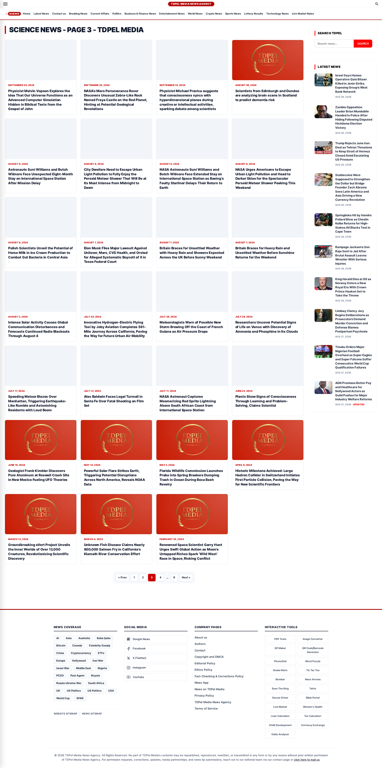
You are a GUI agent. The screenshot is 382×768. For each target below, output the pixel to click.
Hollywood (79, 660)
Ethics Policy (203, 669)
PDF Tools (280, 638)
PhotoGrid (280, 661)
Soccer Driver (280, 697)
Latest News (41, 14)
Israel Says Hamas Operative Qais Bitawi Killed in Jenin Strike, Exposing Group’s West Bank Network (351, 84)
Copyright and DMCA (209, 656)
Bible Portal (313, 697)
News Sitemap (92, 713)
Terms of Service (206, 708)
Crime (60, 653)
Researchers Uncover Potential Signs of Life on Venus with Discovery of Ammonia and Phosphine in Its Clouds (266, 326)
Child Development (280, 725)
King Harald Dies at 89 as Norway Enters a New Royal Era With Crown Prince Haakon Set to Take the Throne (353, 287)
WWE (80, 698)
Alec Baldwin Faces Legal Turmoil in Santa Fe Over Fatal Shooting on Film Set (114, 401)
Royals (95, 675)
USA (111, 690)
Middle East (83, 668)
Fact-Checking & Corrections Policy (219, 676)
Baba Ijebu (103, 638)
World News (195, 14)
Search (363, 43)
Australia (84, 638)
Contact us (59, 14)
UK (58, 690)
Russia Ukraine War (68, 683)
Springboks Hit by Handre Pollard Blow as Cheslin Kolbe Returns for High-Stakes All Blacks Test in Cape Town (353, 223)
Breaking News (78, 14)
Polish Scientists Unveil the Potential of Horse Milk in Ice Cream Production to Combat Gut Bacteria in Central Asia (40, 252)
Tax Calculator (312, 715)
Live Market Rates (303, 14)
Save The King (280, 688)
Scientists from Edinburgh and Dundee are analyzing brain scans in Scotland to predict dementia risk (267, 95)
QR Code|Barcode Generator (313, 650)
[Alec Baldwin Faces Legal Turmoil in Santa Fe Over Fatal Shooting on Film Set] (116, 366)
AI (57, 638)
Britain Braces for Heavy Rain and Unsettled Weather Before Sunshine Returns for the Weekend (264, 252)
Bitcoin (60, 645)
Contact (200, 650)
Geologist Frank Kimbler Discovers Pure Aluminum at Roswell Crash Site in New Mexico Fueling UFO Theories (38, 475)
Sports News (233, 14)
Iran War (98, 660)
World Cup (63, 698)
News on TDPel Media (209, 689)
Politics (116, 14)
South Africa (96, 683)
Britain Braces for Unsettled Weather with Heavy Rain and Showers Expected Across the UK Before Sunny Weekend (192, 252)
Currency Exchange (313, 725)
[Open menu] (5, 4)
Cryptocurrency (81, 653)
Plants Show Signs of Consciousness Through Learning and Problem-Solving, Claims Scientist (265, 401)
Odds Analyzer (280, 734)
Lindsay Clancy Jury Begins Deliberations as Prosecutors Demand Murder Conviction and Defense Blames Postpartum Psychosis (352, 321)
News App (202, 682)
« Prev (122, 577)
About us (201, 637)
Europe (60, 660)
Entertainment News (172, 14)
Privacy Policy (204, 695)
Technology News (277, 14)
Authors (200, 643)
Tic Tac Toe (313, 670)
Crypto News (214, 14)
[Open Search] (377, 4)
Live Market (280, 706)
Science (14, 13)
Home (26, 14)
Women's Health (313, 706)
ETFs (101, 653)
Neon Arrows (313, 679)
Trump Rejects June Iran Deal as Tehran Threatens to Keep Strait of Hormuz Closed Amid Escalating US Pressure (353, 151)
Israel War (62, 668)
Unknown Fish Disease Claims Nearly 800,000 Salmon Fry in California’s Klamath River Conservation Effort (114, 549)
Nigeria (102, 668)
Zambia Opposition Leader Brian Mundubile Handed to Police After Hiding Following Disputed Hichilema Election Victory (353, 117)
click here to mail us (307, 759)
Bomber (280, 679)
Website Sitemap (65, 713)
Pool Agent (77, 675)
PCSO (60, 675)
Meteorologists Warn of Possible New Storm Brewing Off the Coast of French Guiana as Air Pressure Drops (191, 326)
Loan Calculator (280, 715)
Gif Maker (280, 648)
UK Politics (74, 690)
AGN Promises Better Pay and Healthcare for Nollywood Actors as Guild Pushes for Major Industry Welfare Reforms (353, 391)
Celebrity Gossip (99, 645)
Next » (186, 577)
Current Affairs (100, 14)
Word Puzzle (312, 661)
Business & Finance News (140, 14)
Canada (77, 645)
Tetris (312, 688)
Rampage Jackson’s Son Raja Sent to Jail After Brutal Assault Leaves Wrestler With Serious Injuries (352, 255)
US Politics (94, 690)
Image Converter (313, 638)
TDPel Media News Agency (191, 3)
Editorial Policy (205, 663)
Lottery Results (253, 14)
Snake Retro (280, 670)
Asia (69, 638)
